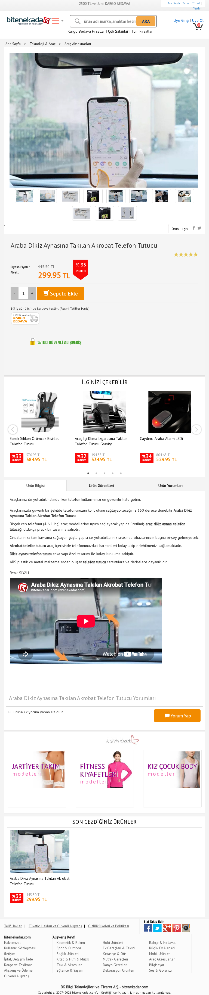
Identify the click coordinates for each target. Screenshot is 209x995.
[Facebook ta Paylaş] (194, 228)
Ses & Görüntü (160, 970)
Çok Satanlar (118, 31)
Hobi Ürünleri (113, 942)
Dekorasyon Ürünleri (118, 970)
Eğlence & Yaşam (70, 970)
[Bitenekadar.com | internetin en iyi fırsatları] (28, 19)
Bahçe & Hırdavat (162, 942)
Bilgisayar (156, 965)
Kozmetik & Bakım (71, 942)
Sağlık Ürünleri (68, 954)
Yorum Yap (180, 716)
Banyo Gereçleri (115, 965)
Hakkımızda (12, 942)
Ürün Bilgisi (180, 229)
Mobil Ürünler (159, 954)
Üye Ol (198, 20)
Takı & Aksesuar (69, 965)
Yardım (197, 8)
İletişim (9, 954)
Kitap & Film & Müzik (73, 959)
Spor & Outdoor (69, 948)
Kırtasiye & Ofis (115, 954)
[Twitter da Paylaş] (199, 228)
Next (196, 429)
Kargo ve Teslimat (18, 965)
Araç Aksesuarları (162, 959)
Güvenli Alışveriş (16, 976)
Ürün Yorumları (170, 485)
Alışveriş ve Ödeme (18, 970)
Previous (12, 429)
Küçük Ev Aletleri (162, 948)
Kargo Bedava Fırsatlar (86, 31)
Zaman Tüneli (191, 3)
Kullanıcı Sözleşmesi (20, 948)
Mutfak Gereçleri (115, 959)
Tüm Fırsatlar (142, 31)
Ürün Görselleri (101, 485)
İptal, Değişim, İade (18, 959)
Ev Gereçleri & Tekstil (119, 948)
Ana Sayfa (174, 3)
